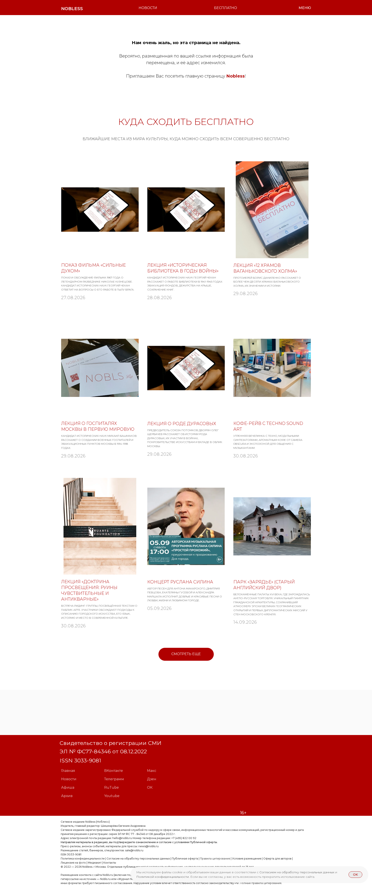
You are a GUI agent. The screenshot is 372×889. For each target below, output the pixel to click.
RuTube (111, 787)
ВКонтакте (113, 771)
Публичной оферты (203, 842)
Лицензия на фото (73, 862)
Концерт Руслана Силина (180, 581)
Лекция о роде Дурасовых (181, 423)
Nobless (235, 76)
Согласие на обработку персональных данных (138, 858)
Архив (67, 796)
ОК (149, 787)
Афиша (67, 787)
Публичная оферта (185, 858)
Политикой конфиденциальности (162, 877)
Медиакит (94, 862)
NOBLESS (72, 8)
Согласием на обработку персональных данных (297, 872)
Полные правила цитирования (260, 883)
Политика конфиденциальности (83, 858)
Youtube (111, 796)
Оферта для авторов (277, 858)
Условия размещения (246, 858)
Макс (151, 771)
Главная (68, 771)
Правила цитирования (215, 858)
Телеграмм (114, 779)
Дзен (151, 779)
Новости (68, 779)
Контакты (109, 862)
